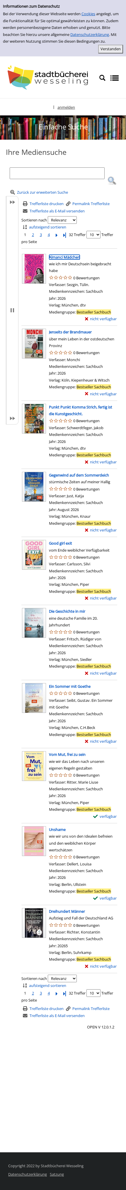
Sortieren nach (34, 220)
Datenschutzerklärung (89, 34)
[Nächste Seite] (56, 234)
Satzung (57, 1174)
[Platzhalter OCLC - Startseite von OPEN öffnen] (49, 77)
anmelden (66, 107)
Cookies (88, 13)
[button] (112, 181)
